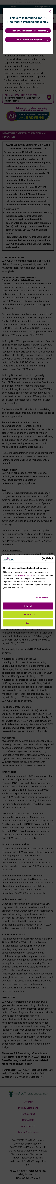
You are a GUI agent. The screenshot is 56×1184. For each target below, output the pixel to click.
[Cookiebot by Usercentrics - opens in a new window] (41, 559)
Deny (28, 623)
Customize (26, 614)
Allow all (28, 606)
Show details (42, 598)
